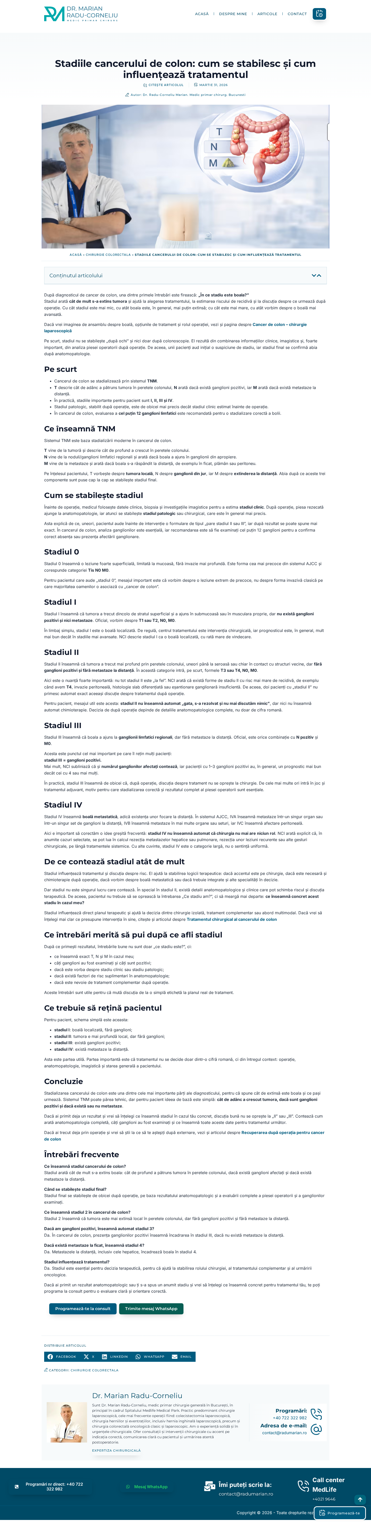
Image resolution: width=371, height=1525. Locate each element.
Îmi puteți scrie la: (245, 1484)
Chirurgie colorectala (108, 255)
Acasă (202, 14)
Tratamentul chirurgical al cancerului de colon (232, 919)
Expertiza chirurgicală (116, 1450)
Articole (267, 14)
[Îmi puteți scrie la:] (209, 1485)
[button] (313, 275)
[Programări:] (316, 1414)
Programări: (291, 1411)
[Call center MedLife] (303, 1485)
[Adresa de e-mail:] (316, 1429)
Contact (297, 14)
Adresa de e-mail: (283, 1426)
